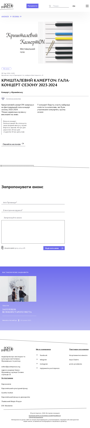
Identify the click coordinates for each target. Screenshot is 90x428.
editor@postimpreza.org (10, 367)
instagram (44, 364)
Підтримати (32, 6)
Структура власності (36, 417)
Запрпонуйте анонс (13, 217)
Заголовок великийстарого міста (17, 311)
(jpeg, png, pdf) (14, 248)
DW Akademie (7, 406)
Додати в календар (13, 99)
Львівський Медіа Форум (11, 401)
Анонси (5, 16)
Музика (15, 16)
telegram (43, 360)
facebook (43, 355)
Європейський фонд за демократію (15, 397)
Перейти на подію (12, 144)
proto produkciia (75, 364)
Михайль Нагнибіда (9, 320)
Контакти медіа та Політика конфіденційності (45, 415)
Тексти (5, 306)
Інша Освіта (74, 360)
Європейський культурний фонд (14, 388)
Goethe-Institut (7, 393)
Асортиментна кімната (78, 355)
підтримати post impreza (49, 368)
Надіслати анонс (52, 248)
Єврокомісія (6, 384)
